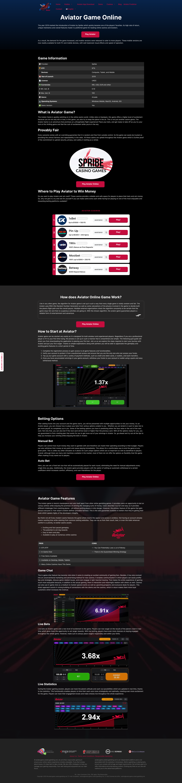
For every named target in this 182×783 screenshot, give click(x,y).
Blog (120, 4)
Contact (59, 9)
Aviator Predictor (130, 4)
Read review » (82, 218)
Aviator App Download (85, 4)
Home (58, 4)
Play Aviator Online (90, 184)
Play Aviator (90, 34)
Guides (67, 4)
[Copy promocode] (106, 220)
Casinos (110, 4)
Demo (100, 4)
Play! (118, 220)
